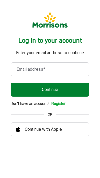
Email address (31, 69)
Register (58, 103)
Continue (50, 89)
